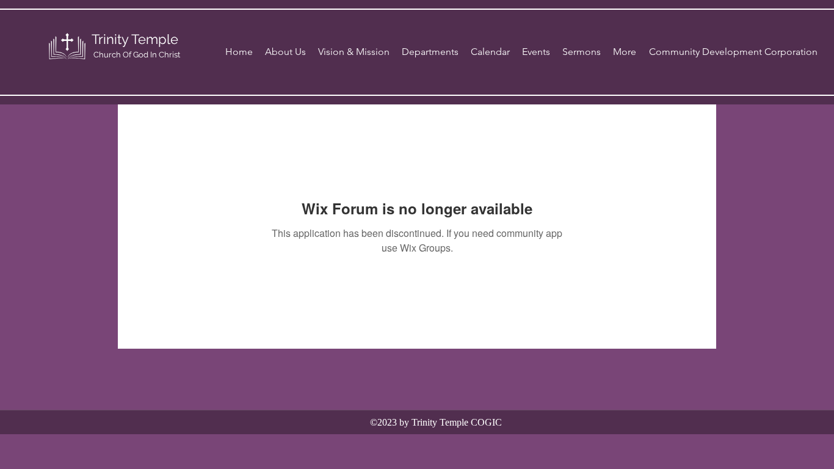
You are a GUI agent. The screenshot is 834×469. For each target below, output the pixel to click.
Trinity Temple (135, 39)
